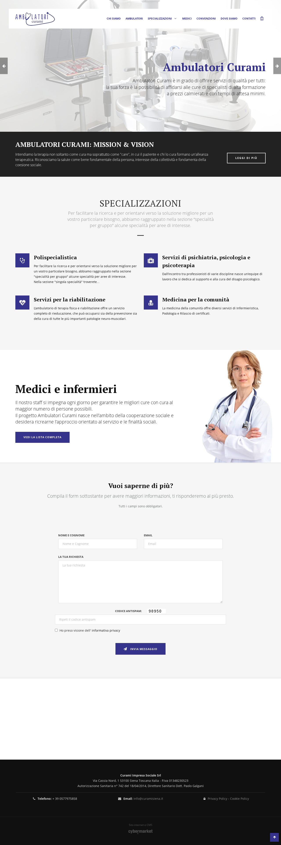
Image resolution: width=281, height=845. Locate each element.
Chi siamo (114, 18)
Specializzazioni (160, 18)
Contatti (249, 18)
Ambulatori (134, 18)
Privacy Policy (217, 798)
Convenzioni (206, 18)
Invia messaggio (143, 649)
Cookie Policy (239, 798)
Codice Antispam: (129, 611)
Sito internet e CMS (140, 825)
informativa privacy (106, 630)
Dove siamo (229, 18)
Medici (187, 18)
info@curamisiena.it (148, 798)
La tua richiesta (70, 557)
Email (148, 535)
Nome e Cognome (71, 535)
